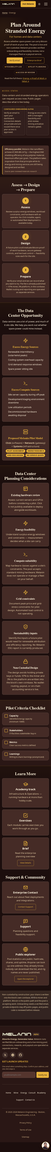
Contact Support (25, 907)
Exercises (25, 820)
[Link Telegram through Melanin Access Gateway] (13, 1055)
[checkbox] (25, 719)
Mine (16, 1093)
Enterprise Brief (34, 60)
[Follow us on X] (5, 1055)
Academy (41, 1093)
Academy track (25, 789)
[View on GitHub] (20, 1055)
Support (25, 926)
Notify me (42, 1075)
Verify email (14, 60)
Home (4, 13)
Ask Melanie (28, 4)
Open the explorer (25, 979)
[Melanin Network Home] (8, 4)
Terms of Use (25, 1130)
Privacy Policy (26, 1123)
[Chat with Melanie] (45, 1145)
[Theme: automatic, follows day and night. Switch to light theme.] (39, 4)
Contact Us (30, 1100)
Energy (24, 1093)
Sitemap (25, 1137)
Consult (32, 1093)
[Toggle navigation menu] (46, 4)
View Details (25, 863)
